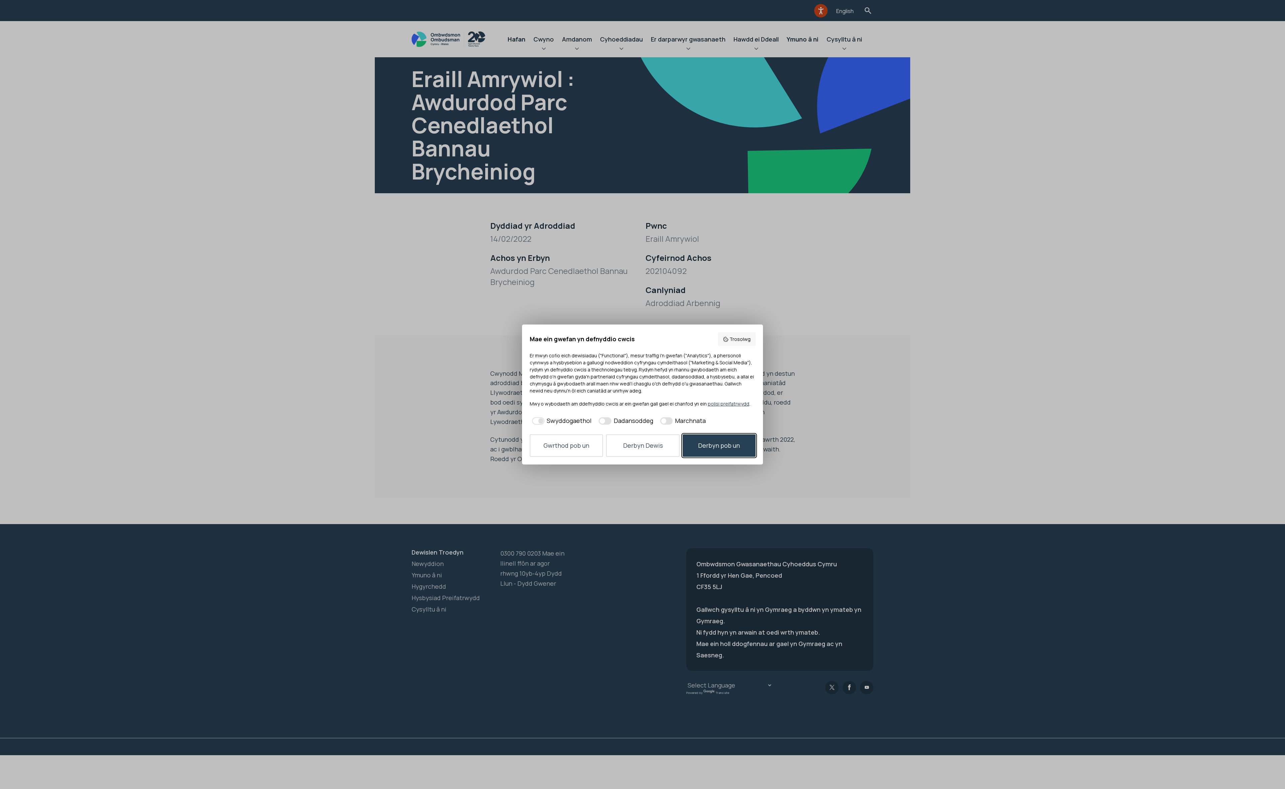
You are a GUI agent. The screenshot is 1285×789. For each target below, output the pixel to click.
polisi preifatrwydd (728, 404)
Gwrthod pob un (566, 445)
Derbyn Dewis (643, 445)
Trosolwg (740, 339)
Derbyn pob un (719, 445)
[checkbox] (561, 420)
